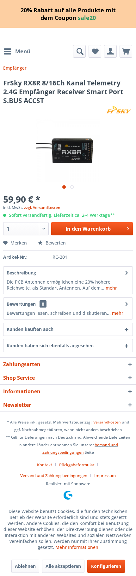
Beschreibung (21, 273)
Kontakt (44, 465)
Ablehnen (25, 566)
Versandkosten (107, 422)
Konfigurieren (106, 566)
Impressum (105, 475)
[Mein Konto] (110, 51)
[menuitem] (17, 51)
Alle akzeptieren (63, 566)
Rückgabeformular (76, 465)
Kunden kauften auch (30, 329)
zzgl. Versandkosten (42, 207)
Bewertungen (21, 304)
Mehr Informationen (76, 547)
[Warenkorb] (126, 51)
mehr (110, 288)
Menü (22, 51)
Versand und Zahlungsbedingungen (53, 475)
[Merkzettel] (95, 51)
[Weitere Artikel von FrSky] (118, 110)
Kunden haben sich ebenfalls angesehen (50, 345)
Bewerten (55, 243)
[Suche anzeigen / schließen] (79, 51)
